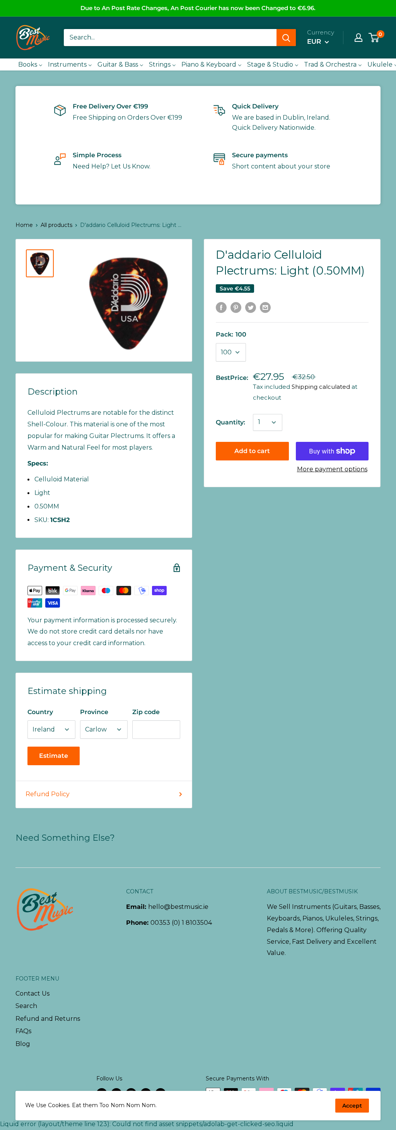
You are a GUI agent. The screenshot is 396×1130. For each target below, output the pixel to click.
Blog (22, 1044)
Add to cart (252, 451)
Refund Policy (48, 794)
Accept (352, 1105)
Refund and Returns (47, 1018)
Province (94, 712)
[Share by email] (265, 307)
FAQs (23, 1031)
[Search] (286, 37)
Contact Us (32, 993)
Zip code (146, 712)
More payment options (332, 469)
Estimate (53, 755)
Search (26, 1006)
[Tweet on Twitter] (250, 307)
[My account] (358, 37)
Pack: (231, 334)
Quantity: (230, 422)
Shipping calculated (321, 386)
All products (56, 225)
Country (40, 712)
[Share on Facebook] (221, 307)
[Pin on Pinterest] (235, 307)
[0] (374, 37)
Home (24, 225)
